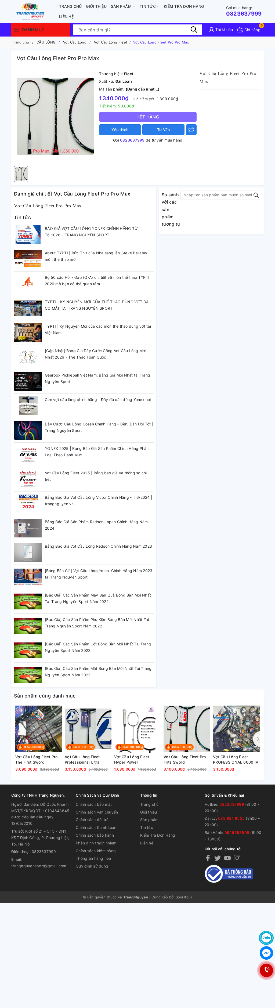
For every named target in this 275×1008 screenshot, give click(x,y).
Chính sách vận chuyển (97, 812)
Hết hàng (147, 117)
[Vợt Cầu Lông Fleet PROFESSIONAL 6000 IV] (236, 729)
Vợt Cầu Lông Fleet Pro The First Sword (36, 759)
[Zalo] (266, 938)
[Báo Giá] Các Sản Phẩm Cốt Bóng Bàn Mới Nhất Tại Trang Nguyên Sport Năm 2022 (98, 647)
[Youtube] (227, 858)
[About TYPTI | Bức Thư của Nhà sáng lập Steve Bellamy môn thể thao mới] (28, 259)
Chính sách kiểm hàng (96, 850)
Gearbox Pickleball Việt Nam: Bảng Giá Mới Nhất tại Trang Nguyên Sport (97, 378)
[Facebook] (208, 858)
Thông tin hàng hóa (93, 858)
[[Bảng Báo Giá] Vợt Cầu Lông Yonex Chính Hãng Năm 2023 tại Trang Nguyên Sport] (28, 577)
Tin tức (148, 6)
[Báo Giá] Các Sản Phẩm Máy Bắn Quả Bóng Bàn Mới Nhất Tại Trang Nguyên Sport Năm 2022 (98, 598)
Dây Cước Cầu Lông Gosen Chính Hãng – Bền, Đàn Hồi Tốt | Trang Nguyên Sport (99, 427)
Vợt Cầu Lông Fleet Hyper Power (131, 759)
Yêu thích (119, 129)
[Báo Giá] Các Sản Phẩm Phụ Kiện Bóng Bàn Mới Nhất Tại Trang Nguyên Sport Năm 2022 (97, 622)
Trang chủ (70, 6)
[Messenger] (266, 953)
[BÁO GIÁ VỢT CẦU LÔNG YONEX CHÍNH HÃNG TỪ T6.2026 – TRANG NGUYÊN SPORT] (28, 234)
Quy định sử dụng (92, 866)
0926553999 (237, 832)
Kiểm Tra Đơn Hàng (184, 6)
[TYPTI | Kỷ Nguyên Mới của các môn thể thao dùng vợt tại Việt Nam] (28, 332)
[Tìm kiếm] (194, 30)
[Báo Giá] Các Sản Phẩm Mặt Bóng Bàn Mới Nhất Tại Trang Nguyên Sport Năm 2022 (98, 671)
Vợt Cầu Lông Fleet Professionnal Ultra (82, 759)
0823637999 (244, 11)
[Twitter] (217, 858)
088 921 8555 (231, 818)
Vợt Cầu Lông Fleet (111, 42)
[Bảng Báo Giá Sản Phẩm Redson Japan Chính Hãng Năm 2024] (28, 528)
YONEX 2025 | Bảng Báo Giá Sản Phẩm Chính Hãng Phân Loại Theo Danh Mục (97, 451)
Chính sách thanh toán (96, 827)
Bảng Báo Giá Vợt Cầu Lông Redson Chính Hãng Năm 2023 (98, 546)
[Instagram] (237, 858)
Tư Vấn (163, 129)
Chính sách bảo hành (95, 835)
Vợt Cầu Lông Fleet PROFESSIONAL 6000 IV (235, 759)
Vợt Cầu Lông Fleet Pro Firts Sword (185, 759)
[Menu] (16, 29)
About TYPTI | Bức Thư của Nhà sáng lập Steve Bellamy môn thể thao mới (96, 256)
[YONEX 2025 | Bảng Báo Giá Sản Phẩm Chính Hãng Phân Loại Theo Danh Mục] (28, 454)
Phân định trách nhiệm (96, 843)
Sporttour (184, 897)
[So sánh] (191, 129)
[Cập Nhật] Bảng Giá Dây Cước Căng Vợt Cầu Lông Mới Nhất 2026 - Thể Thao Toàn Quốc (95, 353)
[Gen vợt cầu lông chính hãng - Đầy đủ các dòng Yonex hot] (28, 405)
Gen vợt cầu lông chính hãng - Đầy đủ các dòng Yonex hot (98, 399)
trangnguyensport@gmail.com (38, 866)
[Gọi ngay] (266, 970)
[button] (257, 739)
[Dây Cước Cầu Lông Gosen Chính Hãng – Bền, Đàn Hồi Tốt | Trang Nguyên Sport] (28, 430)
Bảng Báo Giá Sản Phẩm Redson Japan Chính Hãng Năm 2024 (96, 524)
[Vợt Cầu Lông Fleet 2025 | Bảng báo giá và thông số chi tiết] (28, 479)
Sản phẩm (122, 6)
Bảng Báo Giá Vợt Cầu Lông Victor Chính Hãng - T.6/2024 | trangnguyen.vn (98, 500)
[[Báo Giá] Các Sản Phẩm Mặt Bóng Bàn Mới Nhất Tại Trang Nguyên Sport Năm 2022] (28, 674)
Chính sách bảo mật (94, 804)
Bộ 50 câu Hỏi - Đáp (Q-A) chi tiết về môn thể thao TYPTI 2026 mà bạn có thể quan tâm (97, 280)
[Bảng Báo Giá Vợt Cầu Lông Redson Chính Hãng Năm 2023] (28, 552)
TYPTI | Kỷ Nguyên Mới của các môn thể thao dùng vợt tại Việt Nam (98, 329)
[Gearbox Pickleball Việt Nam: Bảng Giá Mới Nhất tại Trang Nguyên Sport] (28, 381)
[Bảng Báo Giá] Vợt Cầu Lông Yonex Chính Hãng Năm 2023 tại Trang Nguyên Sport (98, 573)
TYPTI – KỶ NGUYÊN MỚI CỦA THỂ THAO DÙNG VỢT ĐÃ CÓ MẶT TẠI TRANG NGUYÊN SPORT (97, 304)
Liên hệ (66, 16)
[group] (55, 116)
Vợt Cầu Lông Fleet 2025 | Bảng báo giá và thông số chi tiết (96, 476)
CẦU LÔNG (46, 42)
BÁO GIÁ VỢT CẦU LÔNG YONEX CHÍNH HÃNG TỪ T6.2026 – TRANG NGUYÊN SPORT (91, 231)
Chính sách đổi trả (92, 819)
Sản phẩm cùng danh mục (45, 696)
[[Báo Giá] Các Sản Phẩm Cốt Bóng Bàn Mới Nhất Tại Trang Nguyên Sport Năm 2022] (28, 650)
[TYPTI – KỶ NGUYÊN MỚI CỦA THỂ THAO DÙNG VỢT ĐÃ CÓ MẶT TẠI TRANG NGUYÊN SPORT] (28, 308)
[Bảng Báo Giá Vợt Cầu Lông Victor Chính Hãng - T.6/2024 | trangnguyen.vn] (28, 503)
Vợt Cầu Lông (74, 42)
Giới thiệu (96, 6)
